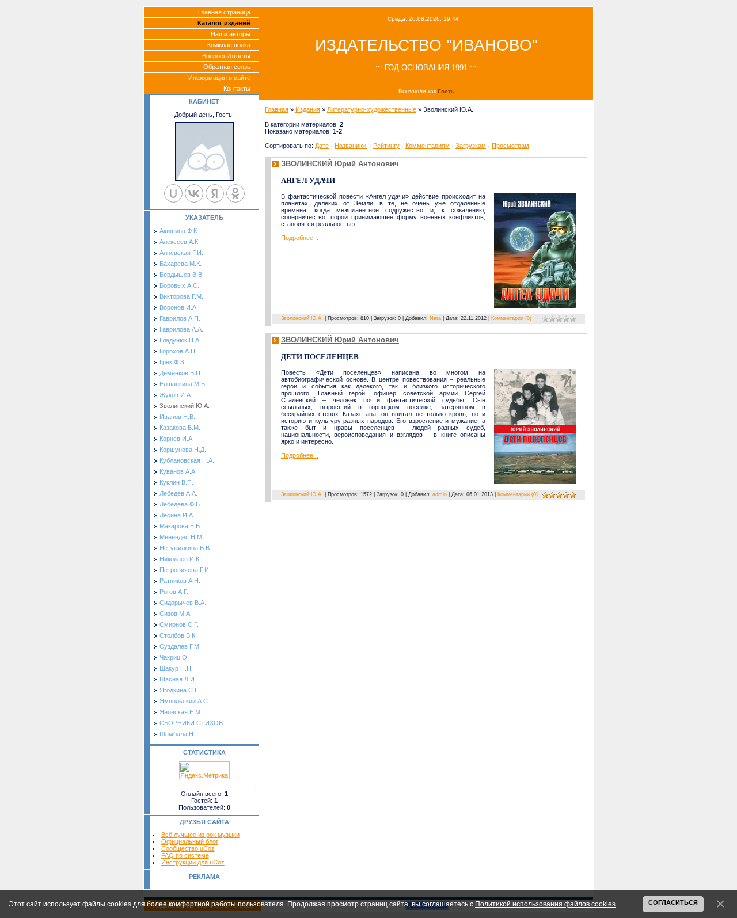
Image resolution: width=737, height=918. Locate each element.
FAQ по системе (185, 855)
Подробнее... (299, 237)
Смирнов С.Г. (179, 624)
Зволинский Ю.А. (184, 405)
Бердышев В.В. (181, 274)
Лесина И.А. (177, 515)
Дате (322, 145)
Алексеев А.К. (179, 241)
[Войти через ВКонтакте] (194, 193)
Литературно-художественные (371, 109)
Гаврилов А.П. (179, 318)
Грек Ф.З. (172, 362)
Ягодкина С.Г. (179, 690)
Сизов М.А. (175, 613)
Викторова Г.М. (181, 296)
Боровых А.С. (179, 285)
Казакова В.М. (179, 427)
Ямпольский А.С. (184, 701)
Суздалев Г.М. (180, 646)
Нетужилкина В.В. (185, 547)
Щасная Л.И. (177, 679)
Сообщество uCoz (188, 848)
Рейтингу (386, 145)
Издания (307, 109)
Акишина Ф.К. (179, 230)
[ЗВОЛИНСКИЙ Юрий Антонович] (535, 250)
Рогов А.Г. (173, 591)
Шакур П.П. (176, 668)
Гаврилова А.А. (181, 329)
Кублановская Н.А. (186, 460)
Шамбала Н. (177, 733)
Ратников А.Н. (179, 580)
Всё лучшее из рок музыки (200, 834)
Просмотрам (510, 145)
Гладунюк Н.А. (180, 340)
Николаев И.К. (180, 558)
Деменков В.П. (180, 373)
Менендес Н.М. (181, 537)
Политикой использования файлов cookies (545, 904)
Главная (276, 109)
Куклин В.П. (176, 482)
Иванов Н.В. (177, 416)
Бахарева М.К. (180, 263)
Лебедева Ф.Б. (180, 504)
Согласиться (673, 902)
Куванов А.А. (178, 471)
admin (439, 494)
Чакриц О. (174, 657)
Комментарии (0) (511, 318)
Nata (435, 318)
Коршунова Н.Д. (182, 449)
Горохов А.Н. (178, 351)
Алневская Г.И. (181, 252)
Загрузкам (470, 145)
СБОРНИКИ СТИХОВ (191, 722)
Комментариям (427, 145)
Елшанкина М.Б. (183, 383)
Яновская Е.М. (180, 712)
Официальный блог (189, 841)
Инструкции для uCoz (193, 862)
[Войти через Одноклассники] (235, 193)
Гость (446, 91)
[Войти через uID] (173, 193)
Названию (349, 145)
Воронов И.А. (178, 307)
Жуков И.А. (175, 394)
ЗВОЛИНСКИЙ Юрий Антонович (340, 163)
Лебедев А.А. (178, 493)
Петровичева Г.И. (185, 569)
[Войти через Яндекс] (215, 193)
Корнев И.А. (176, 438)
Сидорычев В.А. (182, 602)
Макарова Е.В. (180, 526)
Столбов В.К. (178, 635)
